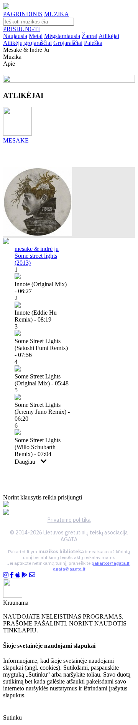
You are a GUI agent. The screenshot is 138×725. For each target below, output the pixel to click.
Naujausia (15, 36)
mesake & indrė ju (37, 249)
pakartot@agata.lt (111, 563)
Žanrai (89, 36)
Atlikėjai (109, 36)
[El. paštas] (32, 575)
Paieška (93, 43)
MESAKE (16, 140)
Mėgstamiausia (62, 36)
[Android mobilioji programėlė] (24, 575)
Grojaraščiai (67, 43)
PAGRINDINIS (23, 14)
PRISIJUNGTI (21, 29)
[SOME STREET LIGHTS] (37, 234)
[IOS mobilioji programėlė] (17, 575)
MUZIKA (56, 14)
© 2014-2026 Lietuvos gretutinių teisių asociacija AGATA (69, 536)
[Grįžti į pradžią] (6, 7)
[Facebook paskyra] (12, 575)
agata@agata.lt (69, 569)
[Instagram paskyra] (5, 575)
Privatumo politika (69, 519)
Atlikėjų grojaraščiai (27, 43)
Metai (36, 36)
